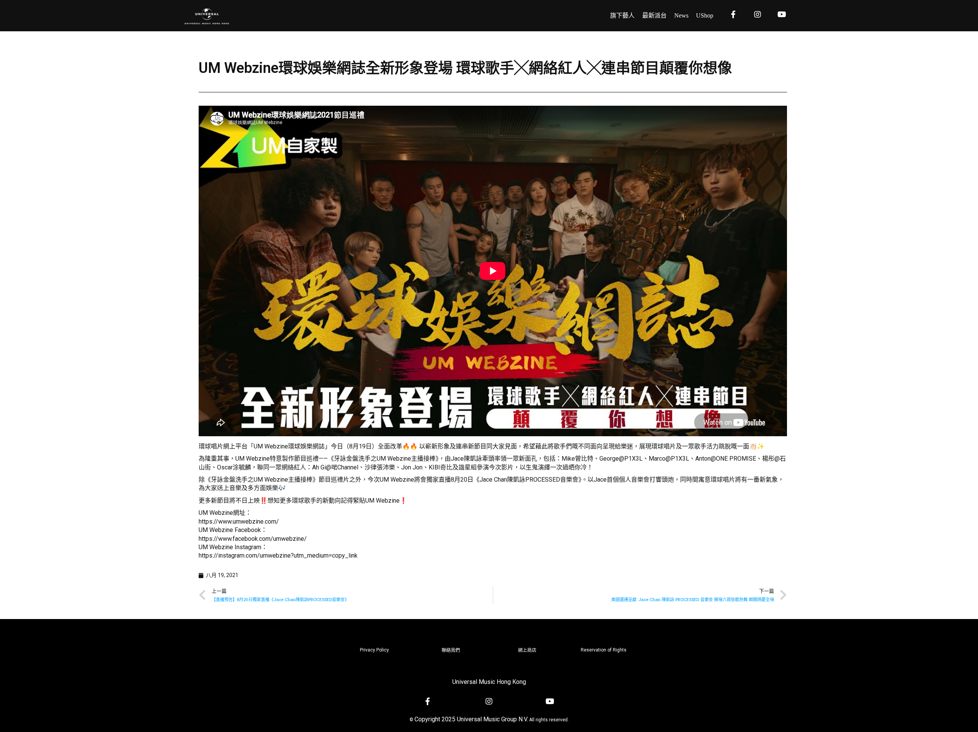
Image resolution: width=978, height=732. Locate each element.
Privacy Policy (374, 650)
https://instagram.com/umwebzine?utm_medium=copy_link (278, 555)
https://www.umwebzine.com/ (239, 521)
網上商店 (527, 650)
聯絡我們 (451, 650)
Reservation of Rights (604, 650)
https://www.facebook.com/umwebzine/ (253, 538)
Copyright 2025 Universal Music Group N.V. (471, 719)
